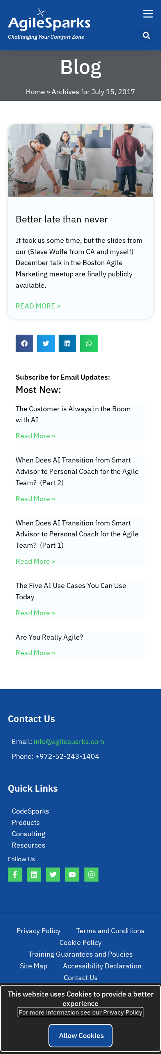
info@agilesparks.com (69, 741)
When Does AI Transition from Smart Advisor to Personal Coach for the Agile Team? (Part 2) (77, 471)
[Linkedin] (34, 875)
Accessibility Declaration (102, 965)
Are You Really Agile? (49, 637)
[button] (146, 35)
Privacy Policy (38, 930)
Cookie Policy (80, 942)
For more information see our (80, 1012)
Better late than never (62, 219)
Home (35, 91)
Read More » (38, 305)
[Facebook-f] (15, 875)
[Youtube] (72, 875)
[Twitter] (53, 875)
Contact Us (81, 977)
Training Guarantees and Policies (81, 954)
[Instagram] (91, 875)
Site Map (33, 965)
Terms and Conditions (110, 930)
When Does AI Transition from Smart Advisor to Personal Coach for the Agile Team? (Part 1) (77, 534)
